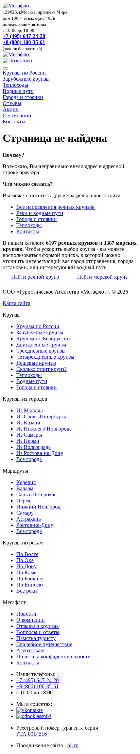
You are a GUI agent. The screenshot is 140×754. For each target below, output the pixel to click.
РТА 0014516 (31, 734)
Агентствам (30, 650)
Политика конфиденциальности (53, 656)
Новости (26, 614)
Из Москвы (29, 410)
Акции (11, 109)
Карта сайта (16, 303)
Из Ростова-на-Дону (39, 453)
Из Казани (28, 422)
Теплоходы (15, 85)
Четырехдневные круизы (45, 357)
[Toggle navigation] (5, 68)
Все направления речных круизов (55, 207)
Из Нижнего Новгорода (44, 429)
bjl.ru (72, 745)
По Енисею (29, 585)
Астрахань (28, 519)
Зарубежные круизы (26, 79)
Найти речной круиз (35, 277)
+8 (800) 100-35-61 (24, 42)
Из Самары (29, 435)
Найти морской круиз (102, 277)
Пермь (23, 500)
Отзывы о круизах (37, 626)
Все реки (26, 591)
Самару (25, 513)
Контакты (14, 121)
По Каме (26, 572)
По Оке (25, 560)
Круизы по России (24, 73)
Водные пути (18, 91)
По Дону (26, 566)
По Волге (27, 554)
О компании (17, 115)
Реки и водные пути (39, 213)
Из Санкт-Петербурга (41, 416)
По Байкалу (29, 578)
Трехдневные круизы (41, 351)
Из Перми (27, 441)
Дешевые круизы (36, 363)
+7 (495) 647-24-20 (24, 36)
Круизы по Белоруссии (43, 338)
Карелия (26, 482)
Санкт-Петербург (36, 494)
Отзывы (12, 103)
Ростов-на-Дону (34, 525)
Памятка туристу (36, 638)
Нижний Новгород (38, 507)
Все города (29, 459)
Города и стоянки (23, 97)
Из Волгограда (33, 447)
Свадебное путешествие (44, 644)
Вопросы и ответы (37, 632)
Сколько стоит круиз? (41, 369)
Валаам (24, 488)
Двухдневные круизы (41, 345)
